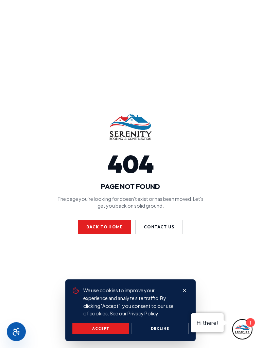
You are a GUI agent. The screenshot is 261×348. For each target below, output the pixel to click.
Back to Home (104, 226)
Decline (160, 328)
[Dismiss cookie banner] (184, 290)
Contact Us (159, 226)
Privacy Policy (142, 313)
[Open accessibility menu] (16, 331)
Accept (100, 328)
